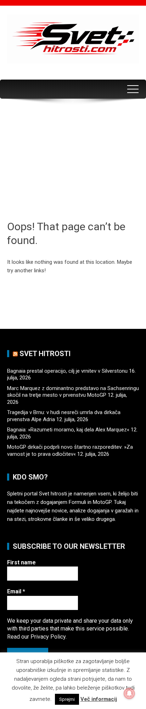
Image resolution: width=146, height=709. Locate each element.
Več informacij (98, 699)
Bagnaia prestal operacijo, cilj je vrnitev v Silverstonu (67, 371)
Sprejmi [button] (67, 699)
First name (21, 562)
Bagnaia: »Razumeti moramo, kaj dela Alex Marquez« (68, 429)
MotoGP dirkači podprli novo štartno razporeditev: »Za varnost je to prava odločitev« (70, 450)
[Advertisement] (73, 162)
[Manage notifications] (129, 693)
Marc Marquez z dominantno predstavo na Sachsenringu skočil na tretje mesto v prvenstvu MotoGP (73, 392)
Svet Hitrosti (45, 353)
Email (16, 591)
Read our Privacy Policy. (37, 636)
